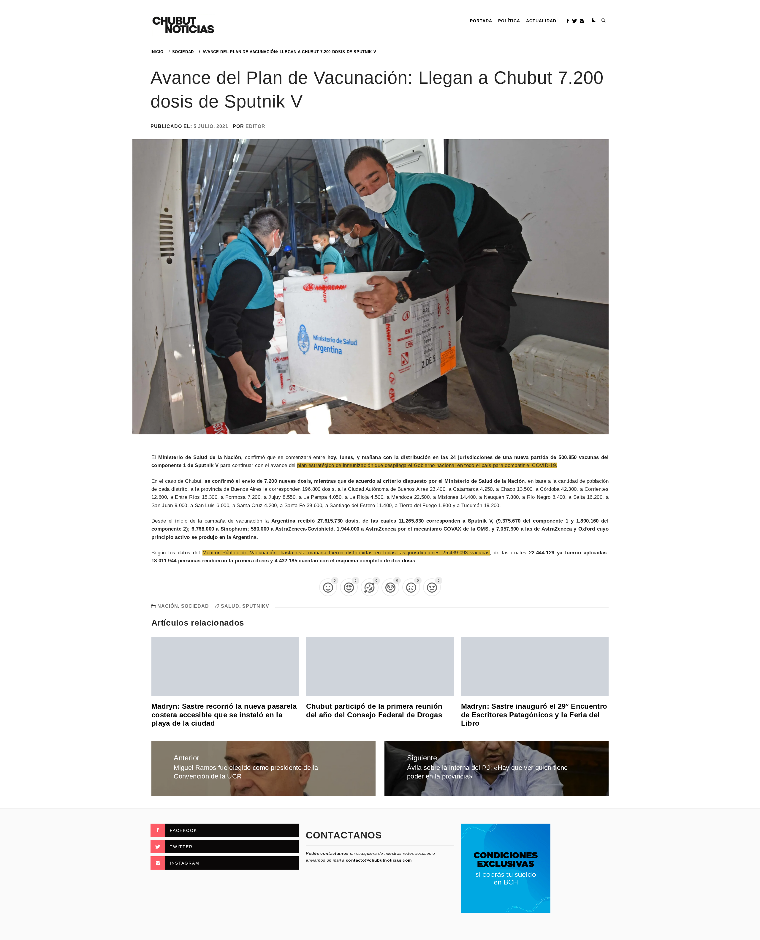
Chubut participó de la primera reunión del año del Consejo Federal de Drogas (374, 710)
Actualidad (541, 20)
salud (230, 606)
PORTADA (481, 20)
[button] (594, 20)
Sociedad (195, 606)
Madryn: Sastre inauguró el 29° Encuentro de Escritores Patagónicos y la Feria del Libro (534, 714)
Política (509, 20)
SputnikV (255, 606)
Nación (167, 606)
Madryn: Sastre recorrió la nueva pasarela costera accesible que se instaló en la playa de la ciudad (224, 714)
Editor (255, 126)
